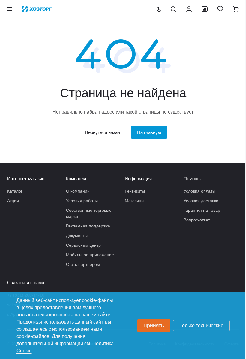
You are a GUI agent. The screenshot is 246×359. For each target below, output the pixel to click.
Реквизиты (135, 191)
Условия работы (82, 200)
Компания (76, 178)
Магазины (134, 200)
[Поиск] (173, 9)
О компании (78, 191)
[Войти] (189, 9)
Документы (77, 235)
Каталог (14, 191)
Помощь (192, 178)
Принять (153, 325)
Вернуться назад (102, 132)
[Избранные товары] (220, 9)
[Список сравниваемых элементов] (205, 9)
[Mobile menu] (9, 9)
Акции (13, 200)
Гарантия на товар (202, 210)
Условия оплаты (199, 191)
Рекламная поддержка (88, 226)
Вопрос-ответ (197, 220)
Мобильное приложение (90, 254)
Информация (138, 178)
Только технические (201, 325)
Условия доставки (201, 200)
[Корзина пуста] (236, 9)
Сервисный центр (83, 245)
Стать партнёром (83, 264)
